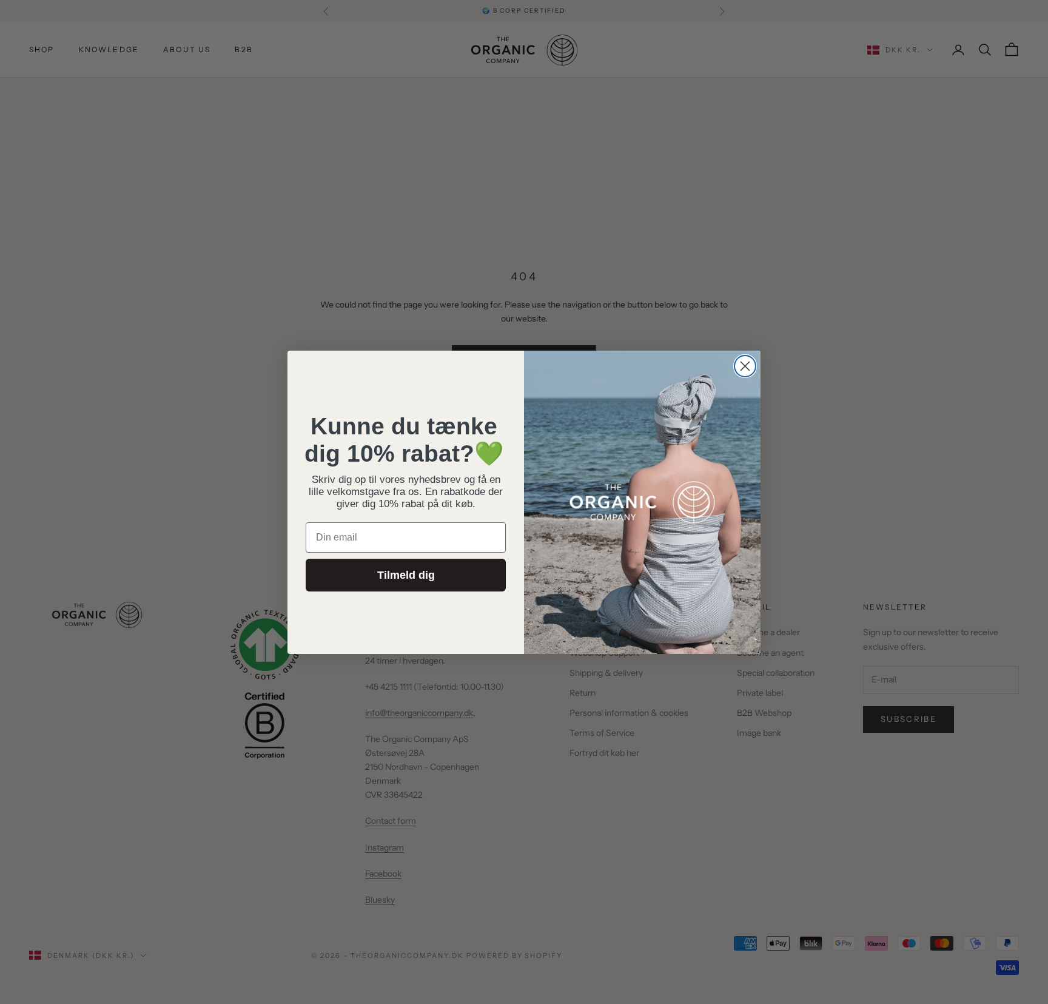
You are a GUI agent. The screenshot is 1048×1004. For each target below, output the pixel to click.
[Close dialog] (745, 366)
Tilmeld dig (406, 575)
